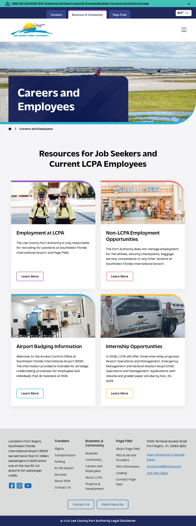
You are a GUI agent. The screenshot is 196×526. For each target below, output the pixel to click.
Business (91, 453)
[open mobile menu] (184, 30)
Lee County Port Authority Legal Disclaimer (103, 521)
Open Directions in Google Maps (166, 457)
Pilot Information (128, 466)
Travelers (56, 14)
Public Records (112, 504)
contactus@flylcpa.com (164, 466)
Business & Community (87, 14)
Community (93, 459)
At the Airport (64, 468)
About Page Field (128, 449)
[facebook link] (12, 486)
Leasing (121, 473)
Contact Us (63, 487)
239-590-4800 (157, 473)
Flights (59, 449)
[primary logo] (30, 30)
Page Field (120, 14)
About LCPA (93, 477)
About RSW (63, 481)
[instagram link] (19, 486)
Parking (60, 461)
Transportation (65, 455)
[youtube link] (28, 486)
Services (61, 474)
